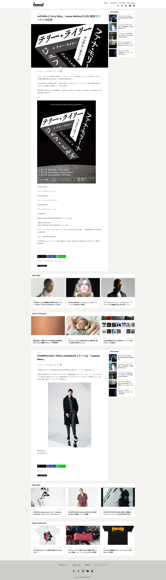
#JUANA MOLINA (48, 261)
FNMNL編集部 (49, 71)
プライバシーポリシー (100, 565)
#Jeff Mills (40, 261)
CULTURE (122, 3)
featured (105, 300)
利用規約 (87, 565)
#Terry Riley (57, 261)
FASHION (113, 3)
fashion (39, 352)
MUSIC (106, 3)
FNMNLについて (64, 565)
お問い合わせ (77, 565)
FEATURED (131, 3)
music (38, 13)
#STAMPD (40, 470)
